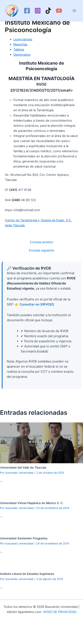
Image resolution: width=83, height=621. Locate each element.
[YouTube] (59, 10)
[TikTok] (48, 10)
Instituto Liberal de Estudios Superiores (27, 574)
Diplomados (22, 55)
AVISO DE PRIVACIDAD (59, 612)
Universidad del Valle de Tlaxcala (23, 467)
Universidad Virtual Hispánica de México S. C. (31, 503)
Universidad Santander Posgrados (23, 538)
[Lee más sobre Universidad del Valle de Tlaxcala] (41, 443)
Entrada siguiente (41, 250)
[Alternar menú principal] (74, 10)
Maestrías (20, 44)
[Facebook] (27, 10)
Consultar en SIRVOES (37, 304)
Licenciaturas (22, 39)
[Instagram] (37, 10)
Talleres (18, 49)
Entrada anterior (41, 242)
